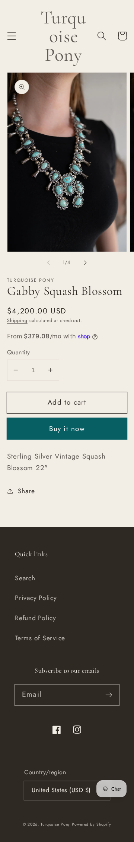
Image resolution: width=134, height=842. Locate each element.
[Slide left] (49, 263)
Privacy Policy (36, 598)
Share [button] (26, 491)
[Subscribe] (109, 695)
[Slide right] (85, 263)
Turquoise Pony (55, 824)
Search (25, 578)
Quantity (18, 352)
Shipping (17, 320)
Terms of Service (40, 638)
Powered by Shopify (91, 824)
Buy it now (67, 429)
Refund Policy (35, 618)
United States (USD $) (61, 790)
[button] (11, 36)
